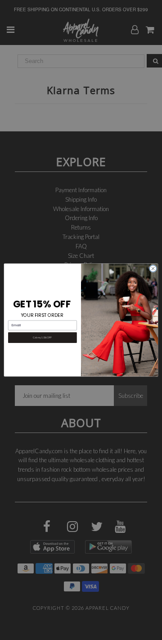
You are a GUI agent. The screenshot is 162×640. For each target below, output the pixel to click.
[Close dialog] (152, 268)
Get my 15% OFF (42, 337)
